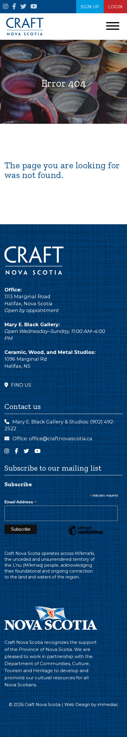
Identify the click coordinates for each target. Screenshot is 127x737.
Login (115, 6)
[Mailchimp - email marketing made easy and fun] (85, 534)
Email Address (20, 502)
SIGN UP (90, 6)
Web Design (77, 704)
